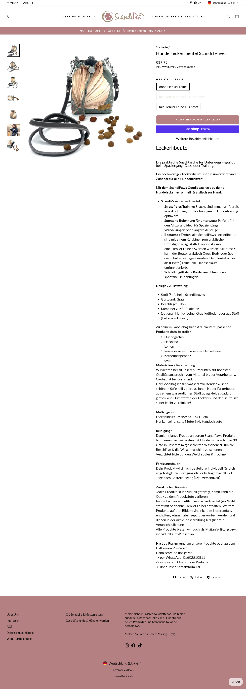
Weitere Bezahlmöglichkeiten (197, 139)
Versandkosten (186, 67)
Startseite (162, 47)
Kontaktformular (188, 567)
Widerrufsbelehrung (19, 638)
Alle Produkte (77, 16)
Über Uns (13, 614)
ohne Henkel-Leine (173, 87)
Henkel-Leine (170, 79)
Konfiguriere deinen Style (177, 16)
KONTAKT (13, 3)
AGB (10, 626)
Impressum (13, 620)
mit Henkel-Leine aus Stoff (178, 107)
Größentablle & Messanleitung (84, 614)
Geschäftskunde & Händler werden (87, 620)
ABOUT (28, 3)
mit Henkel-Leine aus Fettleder (181, 97)
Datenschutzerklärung (20, 632)
